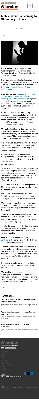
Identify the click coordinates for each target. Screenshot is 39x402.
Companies (4, 351)
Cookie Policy (5, 359)
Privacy (3, 357)
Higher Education (10, 3)
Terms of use (4, 362)
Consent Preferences (7, 361)
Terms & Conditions (6, 364)
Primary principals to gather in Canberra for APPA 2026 (17, 326)
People (3, 353)
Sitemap (3, 368)
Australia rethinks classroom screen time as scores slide (18, 313)
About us (3, 355)
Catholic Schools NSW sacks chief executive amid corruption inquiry (18, 300)
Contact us (4, 366)
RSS (2, 370)
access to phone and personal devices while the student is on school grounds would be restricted (18, 96)
